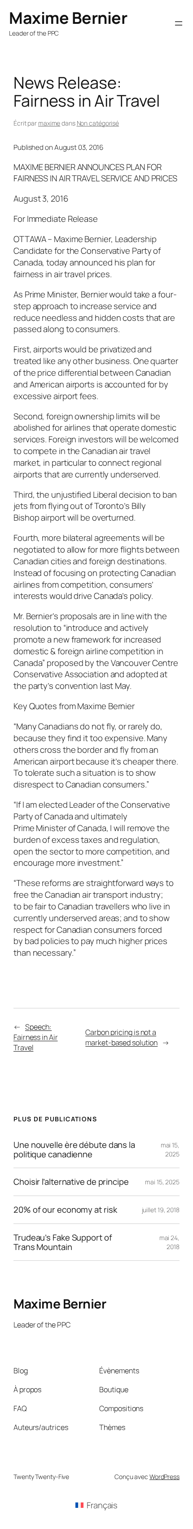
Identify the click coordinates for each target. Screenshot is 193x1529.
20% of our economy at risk (65, 1209)
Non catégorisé (98, 123)
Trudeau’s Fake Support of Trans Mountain (62, 1242)
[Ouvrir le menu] (178, 23)
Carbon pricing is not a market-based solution (121, 1037)
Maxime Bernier (68, 18)
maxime (49, 123)
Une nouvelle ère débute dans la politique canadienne (74, 1149)
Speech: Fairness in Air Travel (35, 1037)
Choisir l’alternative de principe (71, 1182)
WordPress (164, 1476)
